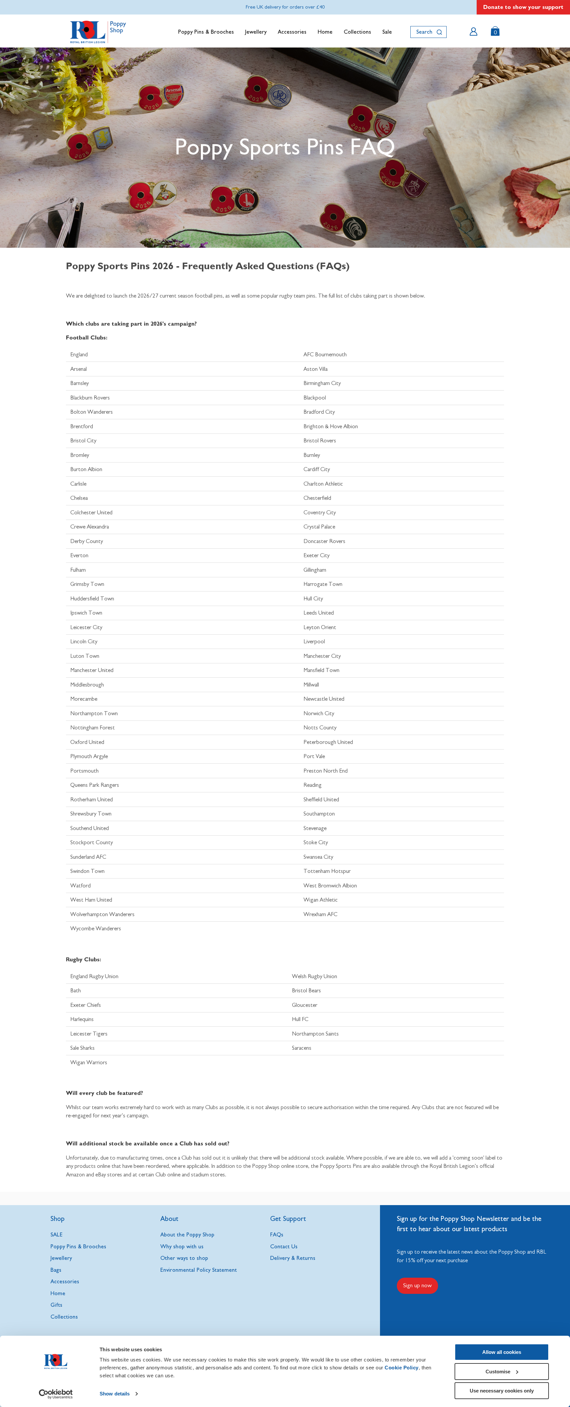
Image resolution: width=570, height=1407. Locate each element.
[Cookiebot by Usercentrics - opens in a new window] (56, 1394)
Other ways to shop (184, 1258)
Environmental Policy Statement (198, 1270)
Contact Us (284, 1246)
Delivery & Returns (292, 1258)
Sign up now (417, 1286)
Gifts (56, 1305)
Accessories (292, 32)
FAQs (276, 1234)
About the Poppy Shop (187, 1234)
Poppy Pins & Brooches (206, 32)
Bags (55, 1270)
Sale (387, 32)
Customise (498, 1371)
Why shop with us (182, 1246)
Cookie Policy (402, 1367)
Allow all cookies (501, 1352)
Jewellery (256, 32)
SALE (56, 1234)
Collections (357, 32)
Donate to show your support (523, 7)
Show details (115, 1393)
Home (325, 32)
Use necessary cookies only (502, 1390)
